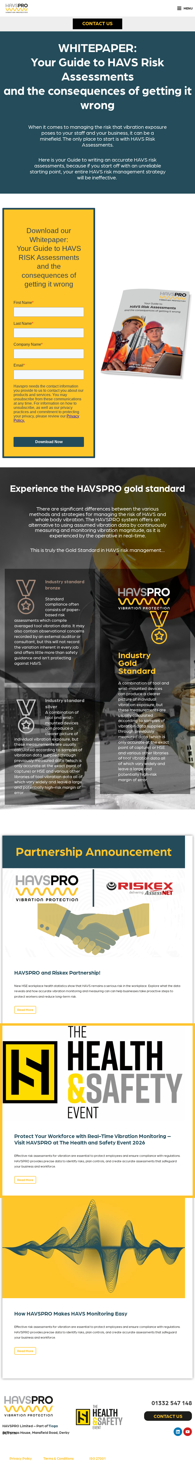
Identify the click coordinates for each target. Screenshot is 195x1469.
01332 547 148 (171, 1402)
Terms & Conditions (58, 1458)
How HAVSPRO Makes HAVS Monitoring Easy (70, 1313)
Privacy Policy (21, 1458)
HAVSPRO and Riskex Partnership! (57, 972)
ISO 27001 (97, 1458)
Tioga (53, 1426)
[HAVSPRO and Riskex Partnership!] (93, 896)
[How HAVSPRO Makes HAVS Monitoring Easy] (93, 1246)
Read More (25, 1009)
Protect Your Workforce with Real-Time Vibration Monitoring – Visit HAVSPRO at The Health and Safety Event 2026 (92, 1139)
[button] (97, 24)
